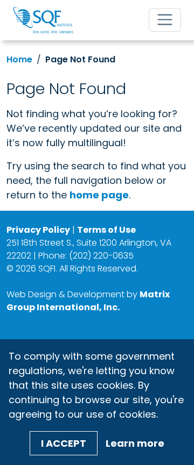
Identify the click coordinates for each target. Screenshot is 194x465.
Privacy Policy (38, 230)
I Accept (63, 443)
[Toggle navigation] (165, 20)
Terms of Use (106, 230)
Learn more (135, 443)
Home (19, 59)
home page (99, 195)
